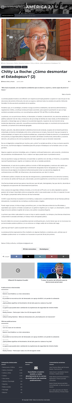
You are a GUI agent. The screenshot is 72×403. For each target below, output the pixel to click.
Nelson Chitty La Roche (8, 81)
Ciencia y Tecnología (8, 381)
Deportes (5, 384)
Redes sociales (6, 387)
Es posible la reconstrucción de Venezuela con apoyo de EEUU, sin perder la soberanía (39, 15)
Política (25, 67)
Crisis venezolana (30, 249)
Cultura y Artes (6, 373)
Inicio (4, 63)
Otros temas (5, 378)
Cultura (4, 375)
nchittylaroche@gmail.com (25, 243)
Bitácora (4, 392)
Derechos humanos (24, 63)
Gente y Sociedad (7, 370)
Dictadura (17, 67)
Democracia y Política (12, 63)
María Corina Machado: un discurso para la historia (59, 385)
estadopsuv (44, 249)
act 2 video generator (55, 390)
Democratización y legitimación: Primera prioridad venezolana (59, 378)
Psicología (5, 389)
